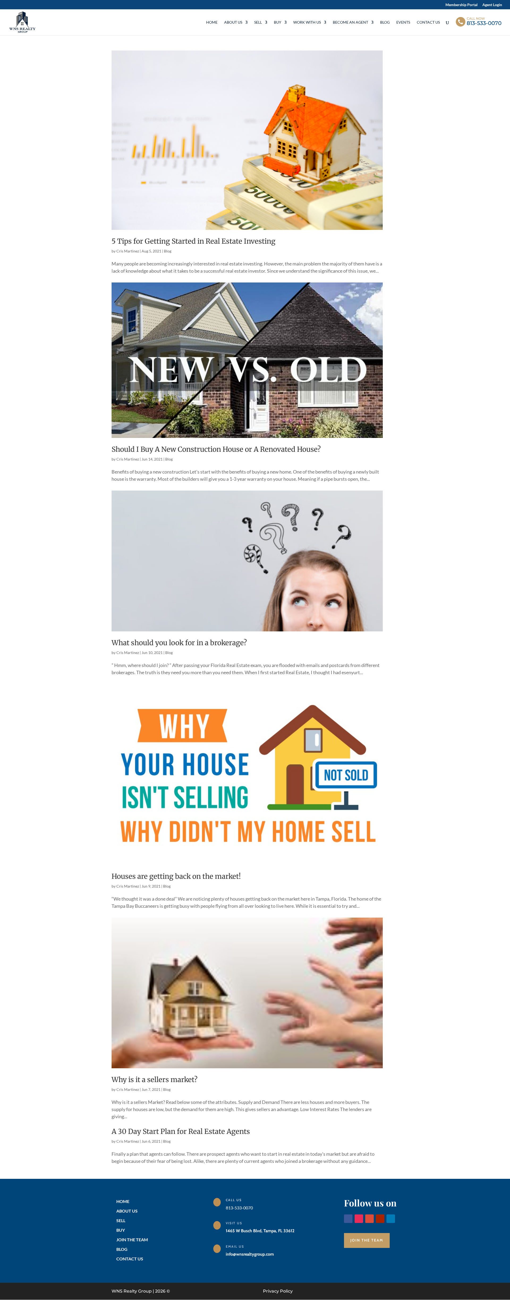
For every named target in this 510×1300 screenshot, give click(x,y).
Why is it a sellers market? (155, 1079)
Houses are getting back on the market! (176, 876)
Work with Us (307, 22)
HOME (122, 1201)
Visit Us (234, 1223)
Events (403, 22)
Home (212, 22)
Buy (277, 22)
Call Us (234, 1200)
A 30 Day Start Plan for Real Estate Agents (181, 1131)
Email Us (235, 1246)
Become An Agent (350, 22)
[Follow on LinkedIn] (390, 1218)
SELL (120, 1220)
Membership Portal (461, 5)
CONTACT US (129, 1258)
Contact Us (428, 22)
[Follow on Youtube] (380, 1218)
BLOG (122, 1249)
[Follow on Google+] (369, 1218)
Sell (258, 22)
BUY (120, 1230)
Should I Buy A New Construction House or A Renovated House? (216, 449)
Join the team (366, 1240)
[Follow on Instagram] (359, 1218)
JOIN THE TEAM (132, 1239)
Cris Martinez (127, 251)
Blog (385, 22)
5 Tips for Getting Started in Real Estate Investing (193, 241)
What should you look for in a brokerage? (179, 642)
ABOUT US (127, 1210)
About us (233, 22)
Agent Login (492, 5)
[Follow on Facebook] (348, 1218)
